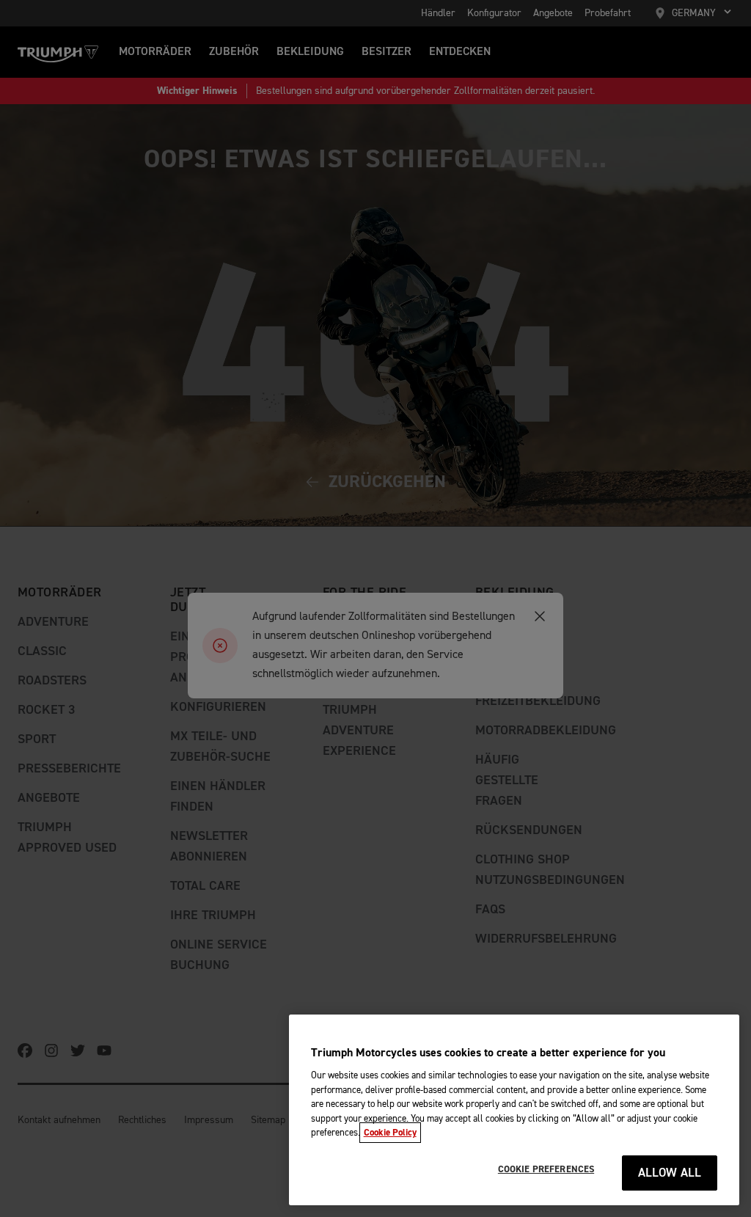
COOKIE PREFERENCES (546, 1169)
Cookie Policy (390, 1133)
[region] (514, 1110)
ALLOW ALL (670, 1173)
